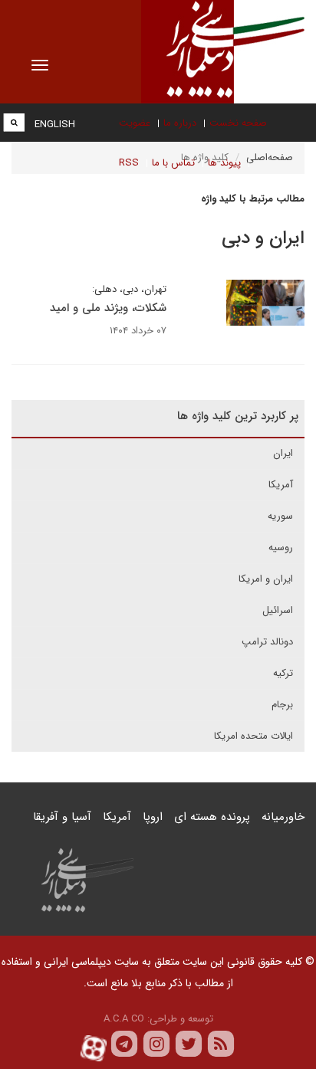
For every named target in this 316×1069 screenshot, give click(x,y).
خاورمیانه (283, 817)
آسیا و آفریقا (62, 817)
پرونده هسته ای (212, 817)
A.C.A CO (124, 1019)
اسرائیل (277, 610)
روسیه (280, 547)
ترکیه (283, 673)
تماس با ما (173, 163)
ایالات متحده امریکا (253, 736)
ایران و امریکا (266, 579)
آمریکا (280, 485)
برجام (282, 705)
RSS (129, 163)
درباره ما (179, 123)
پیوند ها (224, 163)
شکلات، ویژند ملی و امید (108, 308)
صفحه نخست (238, 123)
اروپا (153, 817)
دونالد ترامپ (267, 642)
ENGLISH (55, 124)
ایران (283, 453)
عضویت (134, 123)
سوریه (280, 516)
